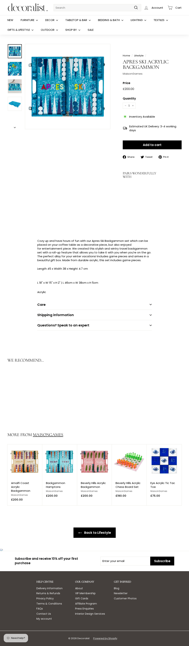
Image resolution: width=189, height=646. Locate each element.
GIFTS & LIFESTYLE (19, 30)
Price (126, 83)
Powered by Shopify (105, 638)
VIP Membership (85, 593)
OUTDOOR (48, 30)
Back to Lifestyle (97, 532)
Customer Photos (125, 598)
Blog (116, 588)
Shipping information (55, 315)
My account (44, 619)
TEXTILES (159, 20)
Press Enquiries (84, 608)
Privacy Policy (45, 598)
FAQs (39, 608)
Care (41, 304)
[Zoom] (67, 86)
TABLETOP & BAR (76, 20)
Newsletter (121, 593)
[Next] (14, 126)
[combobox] (97, 7)
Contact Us (43, 614)
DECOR (50, 20)
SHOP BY (71, 30)
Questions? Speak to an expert (63, 325)
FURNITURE (28, 20)
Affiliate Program (86, 603)
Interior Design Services (90, 614)
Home (126, 55)
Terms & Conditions (49, 603)
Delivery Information (49, 588)
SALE (91, 30)
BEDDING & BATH (109, 20)
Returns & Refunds (48, 593)
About (79, 588)
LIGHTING (137, 20)
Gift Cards (81, 598)
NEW (10, 20)
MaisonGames (132, 74)
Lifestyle (139, 55)
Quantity (129, 99)
